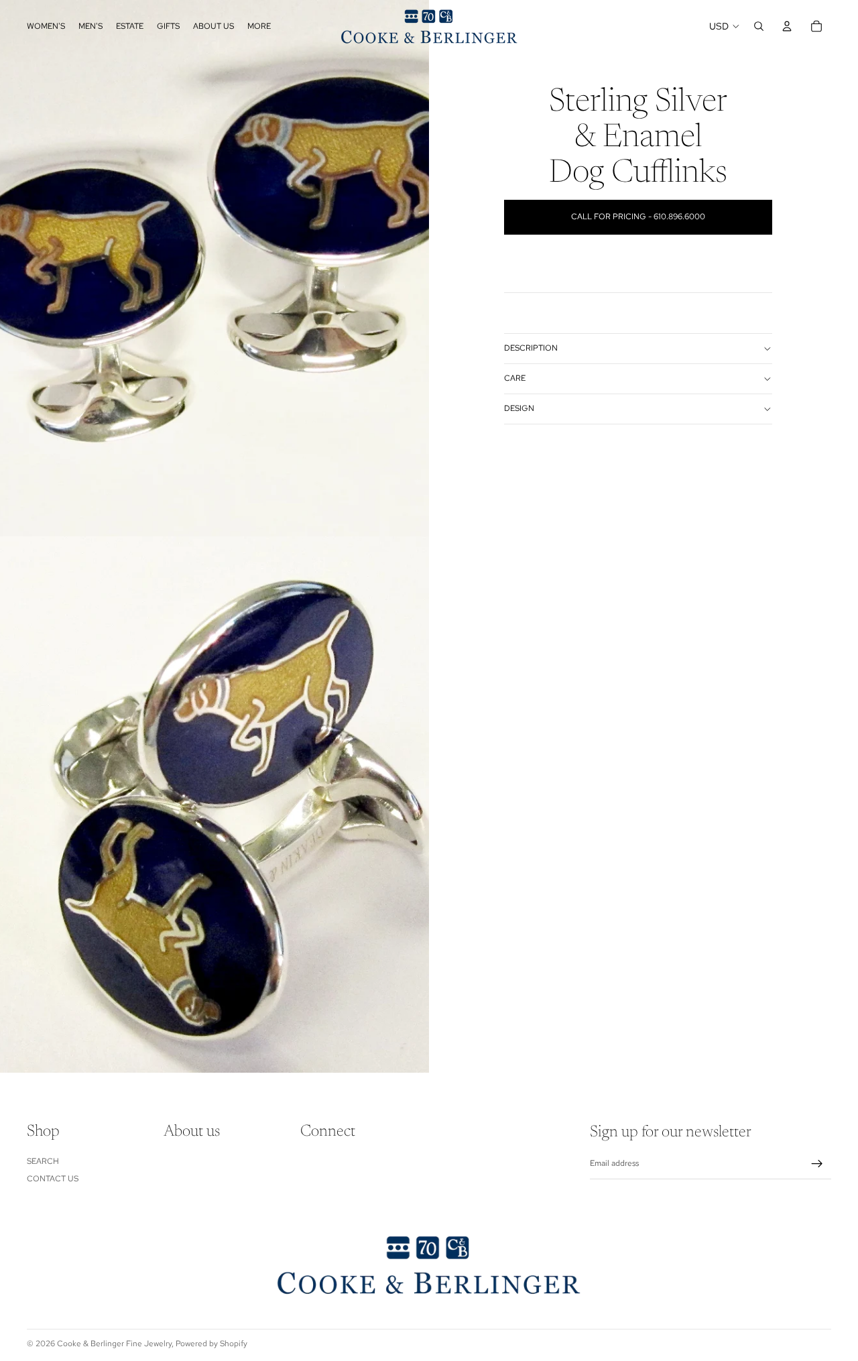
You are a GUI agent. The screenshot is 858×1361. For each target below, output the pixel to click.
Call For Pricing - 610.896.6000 (638, 216)
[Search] (759, 26)
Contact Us (52, 1178)
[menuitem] (259, 26)
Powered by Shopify (211, 1343)
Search (43, 1161)
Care (515, 378)
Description (531, 348)
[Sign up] (817, 1164)
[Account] (787, 26)
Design (519, 408)
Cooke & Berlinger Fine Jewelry (114, 1343)
